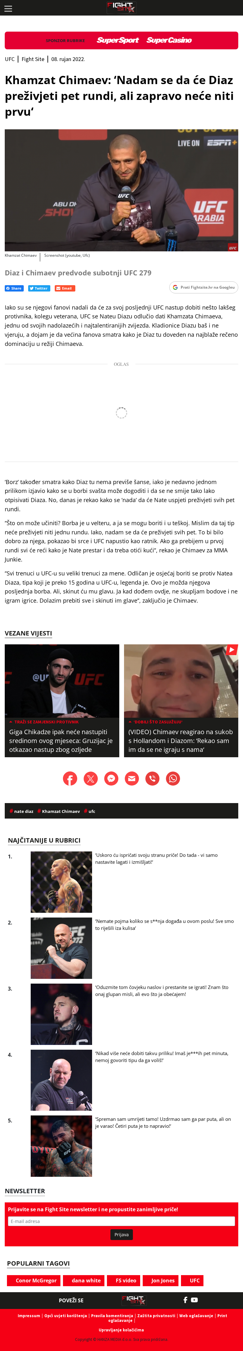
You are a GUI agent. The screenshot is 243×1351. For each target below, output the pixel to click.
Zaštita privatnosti (156, 1315)
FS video (125, 1280)
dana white (86, 1280)
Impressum (29, 1315)
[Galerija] (121, 190)
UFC (194, 1280)
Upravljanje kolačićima (121, 1330)
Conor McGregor (36, 1280)
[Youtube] (197, 1300)
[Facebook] (187, 1300)
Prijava (122, 1234)
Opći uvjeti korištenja (65, 1315)
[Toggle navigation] (8, 8)
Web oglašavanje (196, 1315)
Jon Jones (162, 1280)
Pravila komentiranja (112, 1315)
